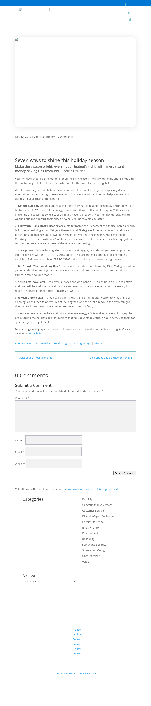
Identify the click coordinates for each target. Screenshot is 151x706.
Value (85, 561)
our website (35, 333)
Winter (98, 343)
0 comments (65, 136)
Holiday (45, 343)
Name (20, 440)
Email (19, 452)
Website (20, 464)
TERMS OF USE (87, 673)
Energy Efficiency (44, 136)
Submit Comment (124, 473)
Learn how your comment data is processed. (91, 489)
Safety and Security (94, 544)
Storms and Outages (95, 550)
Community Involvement (97, 505)
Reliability (88, 539)
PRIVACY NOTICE (65, 673)
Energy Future (91, 527)
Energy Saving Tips (26, 343)
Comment (22, 398)
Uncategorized (91, 556)
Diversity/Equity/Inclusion (98, 516)
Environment (90, 533)
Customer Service (93, 510)
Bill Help (87, 499)
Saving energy (82, 343)
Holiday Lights (62, 343)
